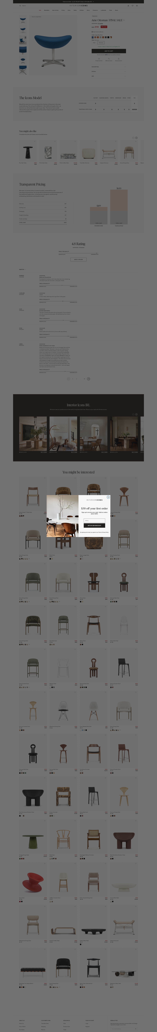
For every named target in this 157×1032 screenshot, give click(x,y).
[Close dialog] (108, 497)
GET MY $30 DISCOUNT (94, 525)
